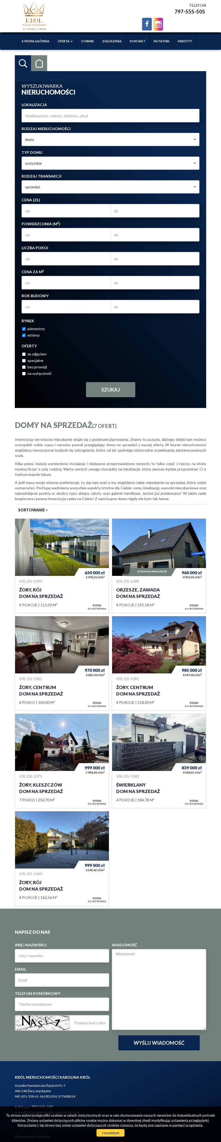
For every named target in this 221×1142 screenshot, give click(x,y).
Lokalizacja (34, 104)
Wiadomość (124, 945)
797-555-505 (190, 12)
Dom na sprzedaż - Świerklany (159, 761)
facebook (147, 24)
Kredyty (185, 41)
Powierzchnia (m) (41, 223)
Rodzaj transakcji (41, 176)
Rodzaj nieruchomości (46, 128)
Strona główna (35, 41)
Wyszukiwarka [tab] (23, 63)
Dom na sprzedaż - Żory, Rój (62, 566)
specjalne (35, 360)
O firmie (87, 41)
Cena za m (33, 271)
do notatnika (97, 607)
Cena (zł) (31, 200)
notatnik (162, 41)
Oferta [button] (64, 41)
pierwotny (36, 328)
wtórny (33, 335)
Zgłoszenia (112, 41)
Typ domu (32, 152)
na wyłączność (39, 373)
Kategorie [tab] (39, 63)
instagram (158, 24)
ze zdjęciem (36, 354)
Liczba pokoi (35, 247)
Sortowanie (32, 510)
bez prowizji (37, 367)
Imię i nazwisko (31, 945)
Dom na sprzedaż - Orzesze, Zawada (159, 566)
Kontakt (137, 41)
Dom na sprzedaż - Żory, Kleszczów (62, 761)
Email (20, 969)
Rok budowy (35, 295)
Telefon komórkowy (37, 993)
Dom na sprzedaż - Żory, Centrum (62, 663)
